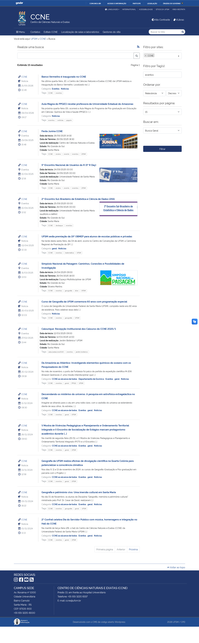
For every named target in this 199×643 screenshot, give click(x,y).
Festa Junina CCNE (52, 131)
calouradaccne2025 (56, 352)
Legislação (152, 3)
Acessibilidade (146, 9)
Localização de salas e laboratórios (80, 31)
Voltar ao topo (177, 567)
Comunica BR (95, 3)
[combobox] (162, 56)
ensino (58, 154)
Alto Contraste (162, 19)
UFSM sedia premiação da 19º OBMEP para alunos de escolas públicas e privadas (87, 236)
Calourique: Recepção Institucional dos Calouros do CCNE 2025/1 (79, 328)
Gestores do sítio (112, 31)
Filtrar (162, 148)
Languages (112, 9)
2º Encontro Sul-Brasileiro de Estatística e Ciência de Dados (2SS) (78, 198)
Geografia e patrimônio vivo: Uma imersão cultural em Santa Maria (79, 492)
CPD (183, 621)
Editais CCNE (51, 31)
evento (66, 154)
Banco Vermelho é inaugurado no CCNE (64, 76)
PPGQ (74, 383)
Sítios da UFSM (162, 9)
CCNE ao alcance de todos (65, 378)
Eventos (56, 88)
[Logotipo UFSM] (22, 17)
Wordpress (120, 621)
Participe (137, 3)
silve (76, 291)
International (129, 9)
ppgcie (69, 120)
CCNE (24, 76)
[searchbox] (156, 55)
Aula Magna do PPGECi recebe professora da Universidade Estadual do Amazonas (87, 103)
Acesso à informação (116, 3)
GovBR (19, 3)
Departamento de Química (91, 378)
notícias (60, 120)
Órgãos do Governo (171, 3)
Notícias (65, 88)
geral (54, 248)
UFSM (83, 154)
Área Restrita (178, 9)
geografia (68, 291)
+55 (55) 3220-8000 (24, 612)
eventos (59, 93)
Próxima (133, 549)
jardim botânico (82, 352)
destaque (59, 225)
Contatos (35, 31)
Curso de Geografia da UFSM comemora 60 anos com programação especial (84, 301)
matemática (69, 253)
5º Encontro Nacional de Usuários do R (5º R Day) (69, 164)
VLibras (180, 19)
